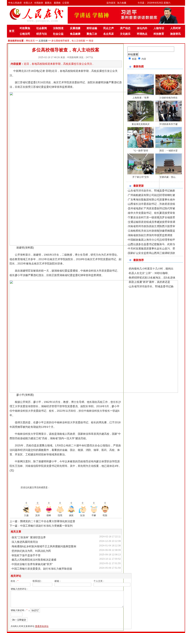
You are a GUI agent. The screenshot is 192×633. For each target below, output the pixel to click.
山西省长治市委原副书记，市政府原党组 (151, 203)
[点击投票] (26, 509)
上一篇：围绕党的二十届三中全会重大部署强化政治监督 (42, 521)
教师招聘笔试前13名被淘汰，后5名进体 (152, 277)
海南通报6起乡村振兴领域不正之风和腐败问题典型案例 (44, 546)
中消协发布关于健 (169, 124)
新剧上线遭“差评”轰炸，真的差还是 (149, 281)
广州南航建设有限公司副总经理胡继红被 (151, 195)
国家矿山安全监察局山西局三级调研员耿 (151, 253)
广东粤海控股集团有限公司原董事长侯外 (151, 199)
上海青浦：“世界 (140, 97)
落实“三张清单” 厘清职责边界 (29, 537)
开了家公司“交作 (140, 177)
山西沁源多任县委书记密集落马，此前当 (151, 244)
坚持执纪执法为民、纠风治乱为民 (31, 550)
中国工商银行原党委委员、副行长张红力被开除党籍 (42, 568)
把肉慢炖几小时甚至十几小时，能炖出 (151, 268)
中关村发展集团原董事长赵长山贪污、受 (151, 248)
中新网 (17, 70)
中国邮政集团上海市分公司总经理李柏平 (151, 239)
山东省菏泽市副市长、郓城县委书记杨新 (151, 190)
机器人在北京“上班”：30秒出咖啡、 (149, 273)
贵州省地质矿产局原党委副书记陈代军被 (151, 208)
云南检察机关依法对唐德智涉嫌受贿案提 (151, 230)
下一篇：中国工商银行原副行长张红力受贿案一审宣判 (41, 525)
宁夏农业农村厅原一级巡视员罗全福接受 (151, 217)
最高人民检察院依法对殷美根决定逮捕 (34, 559)
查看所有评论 (42, 626)
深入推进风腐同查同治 (25, 541)
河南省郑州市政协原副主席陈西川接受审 (151, 226)
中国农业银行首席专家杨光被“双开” (32, 564)
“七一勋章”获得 (140, 150)
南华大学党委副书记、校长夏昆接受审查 (151, 212)
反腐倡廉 (43, 40)
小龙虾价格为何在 (169, 97)
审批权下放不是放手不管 (26, 555)
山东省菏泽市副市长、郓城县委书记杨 (151, 286)
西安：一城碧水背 (169, 150)
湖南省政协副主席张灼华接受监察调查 (150, 235)
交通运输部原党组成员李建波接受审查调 (151, 221)
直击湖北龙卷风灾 (141, 124)
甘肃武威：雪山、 (169, 177)
